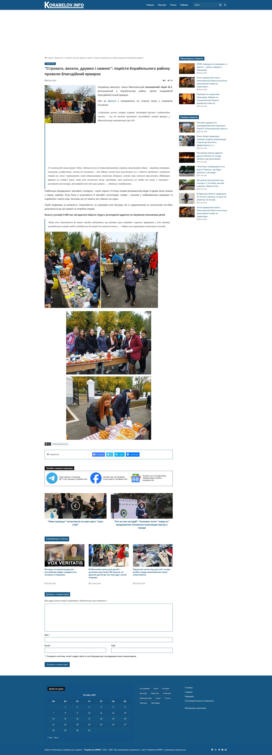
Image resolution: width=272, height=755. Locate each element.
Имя (47, 635)
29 (65, 730)
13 (125, 713)
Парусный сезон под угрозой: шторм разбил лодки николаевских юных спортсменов (151, 572)
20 (125, 719)
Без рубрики (145, 689)
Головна (189, 688)
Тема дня (162, 5)
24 (89, 724)
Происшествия (146, 698)
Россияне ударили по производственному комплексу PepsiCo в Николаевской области (212, 126)
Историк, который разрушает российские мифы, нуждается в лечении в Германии (61, 572)
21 (53, 724)
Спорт (158, 698)
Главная (150, 5)
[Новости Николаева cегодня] (64, 5)
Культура (143, 693)
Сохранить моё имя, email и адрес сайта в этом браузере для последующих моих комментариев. (92, 656)
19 (113, 719)
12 (113, 713)
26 (113, 724)
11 (101, 713)
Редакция (189, 696)
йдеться (112, 101)
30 (77, 730)
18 (101, 719)
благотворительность (60, 444)
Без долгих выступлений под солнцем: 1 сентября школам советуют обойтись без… (210, 183)
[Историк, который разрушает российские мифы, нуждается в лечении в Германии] (64, 555)
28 (53, 730)
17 (89, 719)
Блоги (156, 689)
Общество (59, 58)
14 (53, 719)
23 (77, 724)
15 (65, 719)
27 (125, 724)
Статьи (173, 5)
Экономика (155, 703)
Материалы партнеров (195, 708)
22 (65, 724)
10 (89, 713)
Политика (167, 693)
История (165, 689)
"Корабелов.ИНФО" (92, 750)
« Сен (49, 738)
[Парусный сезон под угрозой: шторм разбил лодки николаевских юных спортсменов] (153, 555)
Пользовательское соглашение (199, 701)
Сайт (113, 646)
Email (48, 646)
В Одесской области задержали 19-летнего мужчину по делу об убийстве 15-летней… (211, 197)
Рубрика (184, 5)
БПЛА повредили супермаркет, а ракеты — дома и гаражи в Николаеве (212, 67)
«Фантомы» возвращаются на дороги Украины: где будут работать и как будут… (211, 169)
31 (89, 730)
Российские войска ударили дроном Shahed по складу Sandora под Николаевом (210, 156)
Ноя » (56, 738)
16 (77, 719)
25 (101, 724)
